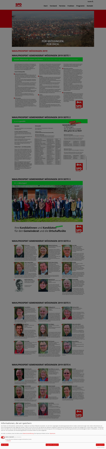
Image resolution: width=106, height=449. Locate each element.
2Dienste (8, 440)
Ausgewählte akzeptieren (52, 444)
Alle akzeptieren (100, 444)
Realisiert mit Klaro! (100, 447)
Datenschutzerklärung (28, 433)
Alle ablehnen (4, 444)
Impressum (52, 433)
